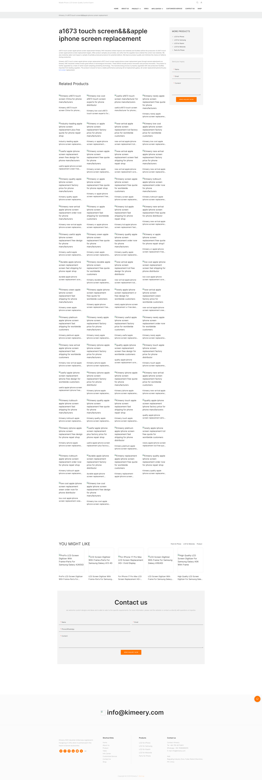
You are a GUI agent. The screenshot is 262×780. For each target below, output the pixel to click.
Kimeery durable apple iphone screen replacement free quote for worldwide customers (98, 281)
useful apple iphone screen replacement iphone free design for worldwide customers (70, 389)
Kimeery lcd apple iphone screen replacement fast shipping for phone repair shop (126, 226)
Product (199, 544)
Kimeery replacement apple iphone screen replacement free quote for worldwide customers (126, 475)
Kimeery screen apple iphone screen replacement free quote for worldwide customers (126, 198)
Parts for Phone (176, 544)
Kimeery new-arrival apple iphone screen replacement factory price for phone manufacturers (154, 170)
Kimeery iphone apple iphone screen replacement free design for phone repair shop (70, 444)
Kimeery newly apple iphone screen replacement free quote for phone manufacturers (154, 115)
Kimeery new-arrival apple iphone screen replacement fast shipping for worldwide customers (70, 364)
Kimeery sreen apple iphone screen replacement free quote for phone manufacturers (98, 253)
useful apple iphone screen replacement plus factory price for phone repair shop (98, 444)
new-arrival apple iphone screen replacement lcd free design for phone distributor (125, 281)
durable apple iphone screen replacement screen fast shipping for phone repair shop (70, 278)
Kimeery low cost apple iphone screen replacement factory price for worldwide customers (154, 143)
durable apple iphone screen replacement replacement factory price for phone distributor (98, 475)
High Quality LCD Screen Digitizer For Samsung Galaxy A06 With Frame (190, 578)
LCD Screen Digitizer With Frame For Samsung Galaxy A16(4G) (160, 578)
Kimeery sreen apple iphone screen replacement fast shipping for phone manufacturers (70, 309)
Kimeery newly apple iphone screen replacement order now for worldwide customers (154, 336)
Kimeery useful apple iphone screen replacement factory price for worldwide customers (126, 336)
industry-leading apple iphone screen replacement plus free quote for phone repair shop (70, 143)
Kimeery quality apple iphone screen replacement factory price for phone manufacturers (70, 198)
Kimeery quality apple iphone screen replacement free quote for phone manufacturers (98, 419)
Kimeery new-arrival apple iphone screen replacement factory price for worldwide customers (154, 392)
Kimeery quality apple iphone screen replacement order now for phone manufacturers (126, 253)
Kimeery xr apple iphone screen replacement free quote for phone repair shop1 (153, 250)
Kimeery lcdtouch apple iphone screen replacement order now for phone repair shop (70, 472)
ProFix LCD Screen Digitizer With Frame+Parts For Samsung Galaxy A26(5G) (71, 578)
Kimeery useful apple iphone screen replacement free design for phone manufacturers (70, 253)
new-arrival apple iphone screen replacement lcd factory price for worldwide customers (125, 143)
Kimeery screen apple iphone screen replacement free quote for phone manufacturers (98, 170)
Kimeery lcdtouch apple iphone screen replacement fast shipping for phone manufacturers (70, 419)
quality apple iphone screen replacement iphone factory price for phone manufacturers (154, 416)
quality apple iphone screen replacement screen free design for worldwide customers (126, 361)
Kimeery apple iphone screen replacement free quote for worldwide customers (97, 306)
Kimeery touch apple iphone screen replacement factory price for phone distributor (154, 364)
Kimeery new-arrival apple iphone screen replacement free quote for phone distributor (154, 223)
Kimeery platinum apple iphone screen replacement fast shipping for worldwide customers (70, 336)
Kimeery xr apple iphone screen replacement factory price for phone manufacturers (97, 143)
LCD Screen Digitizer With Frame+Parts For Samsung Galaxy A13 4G (100, 578)
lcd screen (62, 70)
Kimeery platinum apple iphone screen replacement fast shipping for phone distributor (126, 447)
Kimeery (62, 15)
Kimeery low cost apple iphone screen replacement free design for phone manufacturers (98, 502)
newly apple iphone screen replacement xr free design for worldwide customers (126, 306)
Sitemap (141, 776)
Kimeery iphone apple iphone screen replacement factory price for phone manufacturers (98, 364)
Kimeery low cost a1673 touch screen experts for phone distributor (97, 112)
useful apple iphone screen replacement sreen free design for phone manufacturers (70, 167)
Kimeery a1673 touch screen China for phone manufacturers (69, 109)
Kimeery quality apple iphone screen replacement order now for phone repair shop (154, 472)
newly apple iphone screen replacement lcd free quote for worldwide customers (154, 444)
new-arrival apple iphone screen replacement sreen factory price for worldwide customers (154, 309)
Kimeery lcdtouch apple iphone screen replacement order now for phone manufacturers (154, 198)
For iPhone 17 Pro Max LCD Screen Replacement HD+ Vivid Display (130, 578)
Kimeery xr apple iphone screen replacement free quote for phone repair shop (97, 195)
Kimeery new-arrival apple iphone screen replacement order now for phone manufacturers (70, 226)
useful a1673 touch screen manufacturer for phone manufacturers (126, 109)
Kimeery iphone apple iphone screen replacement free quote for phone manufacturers (126, 392)
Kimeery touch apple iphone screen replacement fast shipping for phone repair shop (126, 419)
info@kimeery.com (135, 712)
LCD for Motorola (189, 544)
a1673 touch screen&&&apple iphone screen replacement (87, 15)
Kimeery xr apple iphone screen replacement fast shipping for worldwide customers (97, 226)
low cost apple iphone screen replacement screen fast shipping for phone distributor (154, 278)
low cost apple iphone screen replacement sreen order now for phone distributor (70, 499)
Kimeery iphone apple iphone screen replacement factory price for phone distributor (98, 392)
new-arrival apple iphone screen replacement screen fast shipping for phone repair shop (126, 170)
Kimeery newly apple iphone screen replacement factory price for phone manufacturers (98, 336)
